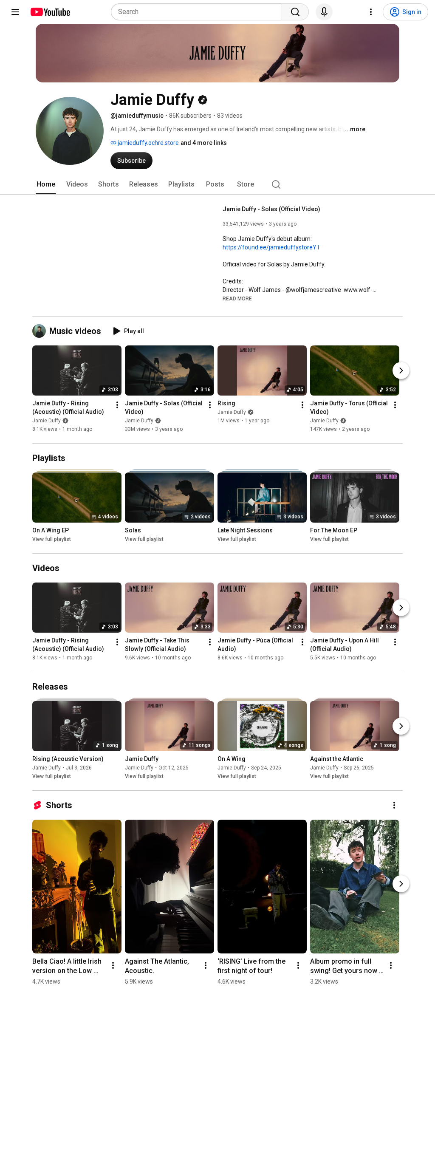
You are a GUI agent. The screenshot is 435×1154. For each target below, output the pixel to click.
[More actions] (117, 404)
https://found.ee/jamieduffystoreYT (271, 247)
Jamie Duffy (46, 421)
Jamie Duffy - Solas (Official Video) (271, 209)
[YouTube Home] (50, 12)
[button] (237, 298)
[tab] (46, 184)
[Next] (401, 370)
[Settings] (371, 12)
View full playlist (51, 539)
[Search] (295, 11)
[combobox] (199, 12)
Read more (237, 299)
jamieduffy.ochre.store (147, 142)
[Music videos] (40, 331)
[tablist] (217, 184)
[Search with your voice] (324, 11)
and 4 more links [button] (204, 142)
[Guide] (15, 12)
